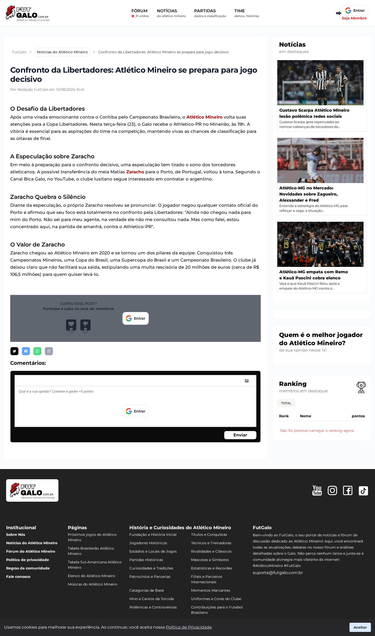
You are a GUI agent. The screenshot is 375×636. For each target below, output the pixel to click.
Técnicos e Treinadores (211, 543)
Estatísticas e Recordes (211, 568)
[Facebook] (348, 490)
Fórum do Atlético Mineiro (30, 551)
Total (286, 403)
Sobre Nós (15, 534)
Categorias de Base (146, 590)
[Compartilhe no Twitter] (14, 351)
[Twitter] (363, 490)
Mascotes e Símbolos (210, 559)
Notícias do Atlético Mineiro (31, 543)
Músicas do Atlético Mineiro (92, 584)
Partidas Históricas (146, 559)
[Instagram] (332, 490)
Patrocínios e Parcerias (149, 576)
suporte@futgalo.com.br (278, 572)
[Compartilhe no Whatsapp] (37, 351)
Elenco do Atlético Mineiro (91, 576)
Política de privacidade (27, 559)
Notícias (171, 13)
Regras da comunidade (28, 568)
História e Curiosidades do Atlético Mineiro (180, 527)
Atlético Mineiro (204, 117)
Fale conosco (18, 576)
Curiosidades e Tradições (151, 568)
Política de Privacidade (189, 627)
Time (246, 13)
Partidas (210, 13)
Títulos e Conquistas (209, 534)
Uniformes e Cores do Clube (216, 598)
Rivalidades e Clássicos (211, 551)
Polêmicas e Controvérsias (153, 607)
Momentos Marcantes (210, 590)
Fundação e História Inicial (153, 534)
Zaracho (135, 171)
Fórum (140, 13)
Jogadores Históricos (148, 543)
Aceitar (360, 627)
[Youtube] (317, 490)
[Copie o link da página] (49, 351)
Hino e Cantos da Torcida (151, 598)
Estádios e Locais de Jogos (153, 551)
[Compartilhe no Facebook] (26, 351)
